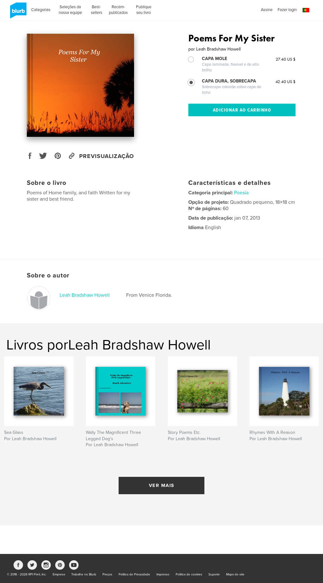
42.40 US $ (285, 81)
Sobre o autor (48, 275)
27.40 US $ (286, 59)
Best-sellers (96, 9)
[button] (306, 10)
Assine (267, 9)
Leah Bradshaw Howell (85, 295)
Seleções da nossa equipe (70, 9)
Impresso (162, 574)
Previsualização (106, 156)
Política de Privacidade (134, 574)
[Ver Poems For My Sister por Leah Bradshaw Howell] (80, 85)
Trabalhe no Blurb (83, 574)
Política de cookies (189, 574)
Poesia (241, 193)
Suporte (214, 574)
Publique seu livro (143, 9)
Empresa (59, 574)
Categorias (40, 9)
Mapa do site (235, 574)
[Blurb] (17, 13)
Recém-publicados (118, 9)
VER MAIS (161, 485)
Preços (107, 574)
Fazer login (287, 9)
